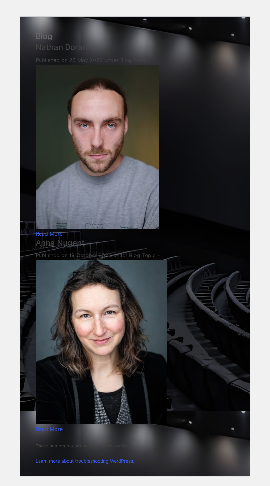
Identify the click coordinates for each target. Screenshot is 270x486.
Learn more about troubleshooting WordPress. (85, 461)
